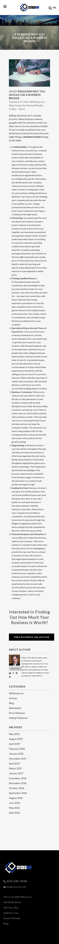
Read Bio (15, 668)
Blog (11, 105)
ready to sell (25, 129)
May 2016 (14, 807)
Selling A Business (18, 717)
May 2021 (14, 733)
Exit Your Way (10, 907)
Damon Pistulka (34, 105)
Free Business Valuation (31, 637)
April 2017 (14, 763)
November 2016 (17, 783)
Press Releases (17, 712)
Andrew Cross (11, 912)
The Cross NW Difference (17, 896)
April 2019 (14, 743)
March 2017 (15, 768)
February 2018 (17, 748)
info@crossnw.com (16, 886)
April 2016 (14, 812)
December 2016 (17, 778)
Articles (13, 698)
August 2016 (16, 797)
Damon (19, 105)
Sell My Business (12, 902)
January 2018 (16, 753)
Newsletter (15, 708)
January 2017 (16, 773)
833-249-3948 (17, 881)
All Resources (37, 101)
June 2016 (14, 802)
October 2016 (16, 788)
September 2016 (18, 793)
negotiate (26, 456)
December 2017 (17, 758)
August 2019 (16, 738)
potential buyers (37, 360)
